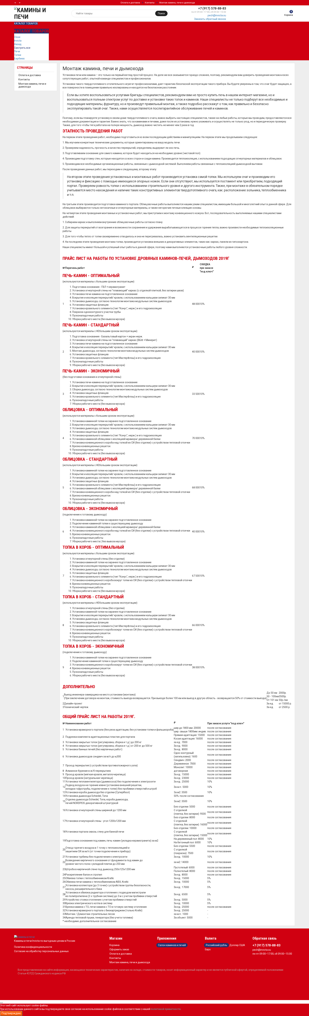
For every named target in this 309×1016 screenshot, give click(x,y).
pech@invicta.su (217, 15)
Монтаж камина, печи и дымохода (177, 2)
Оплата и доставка (130, 2)
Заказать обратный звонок (210, 19)
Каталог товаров (26, 23)
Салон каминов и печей (172, 945)
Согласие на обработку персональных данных (41, 951)
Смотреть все (22, 47)
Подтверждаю (11, 1013)
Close (17, 37)
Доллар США (237, 945)
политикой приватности (166, 1009)
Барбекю (19, 58)
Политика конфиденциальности (33, 946)
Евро (208, 949)
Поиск (161, 13)
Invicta (17, 40)
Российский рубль (216, 945)
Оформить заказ (119, 949)
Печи (17, 51)
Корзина (114, 945)
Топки (17, 55)
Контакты (149, 2)
